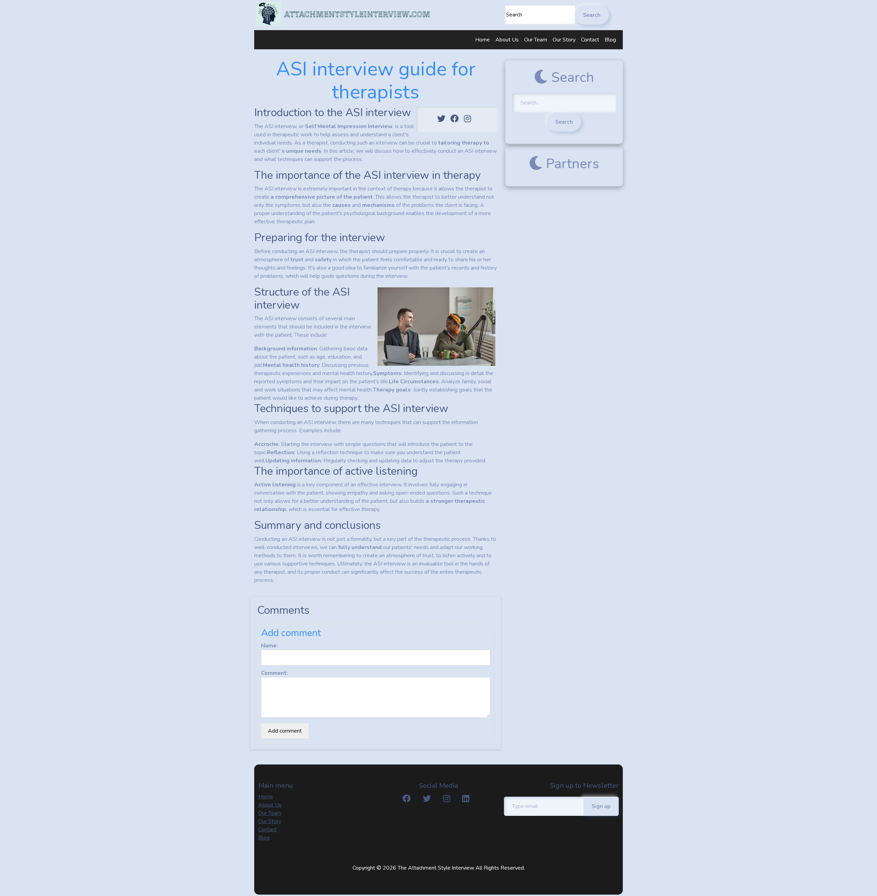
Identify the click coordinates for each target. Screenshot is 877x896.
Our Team (535, 39)
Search (592, 15)
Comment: (274, 673)
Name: (269, 645)
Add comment (285, 731)
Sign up (601, 806)
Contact (590, 39)
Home (482, 39)
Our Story (564, 39)
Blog (610, 39)
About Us (507, 39)
